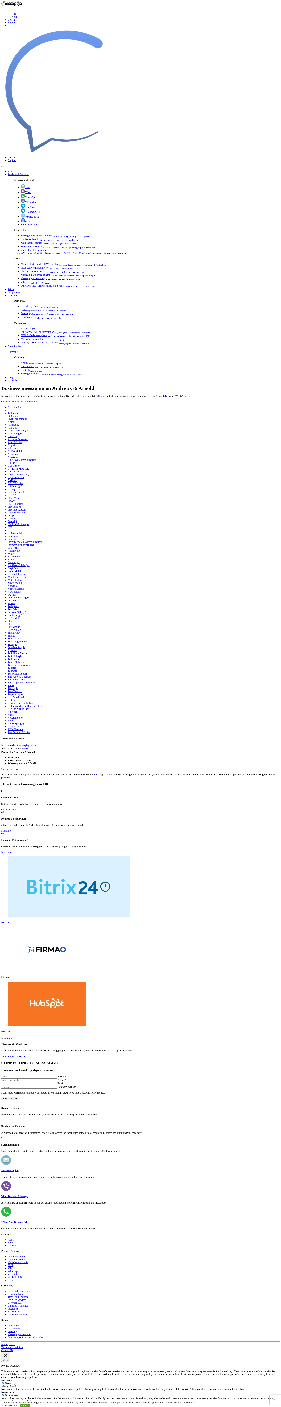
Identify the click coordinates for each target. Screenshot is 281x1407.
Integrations (14, 292)
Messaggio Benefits (51, 373)
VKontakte (30, 202)
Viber (28, 192)
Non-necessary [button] (9, 1392)
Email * (61, 1083)
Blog (10, 377)
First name (62, 1076)
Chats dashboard (49, 239)
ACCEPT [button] (25, 1405)
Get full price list (9, 769)
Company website (66, 1086)
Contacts (32, 370)
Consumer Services (18, 1314)
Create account (9, 809)
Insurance (13, 1308)
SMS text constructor (54, 271)
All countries (14, 407)
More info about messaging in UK (18, 745)
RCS (27, 221)
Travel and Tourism (18, 1297)
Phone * (61, 1080)
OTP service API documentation (55, 331)
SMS (27, 187)
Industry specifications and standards (56, 342)
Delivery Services (17, 1299)
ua (15, 16)
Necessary (10, 1383)
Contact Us (7, 1350)
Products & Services (18, 174)
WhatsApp (30, 197)
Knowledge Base (39, 306)
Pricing (11, 289)
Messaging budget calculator (58, 274)
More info (6, 830)
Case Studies (14, 346)
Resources (13, 295)
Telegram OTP (32, 211)
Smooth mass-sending (58, 246)
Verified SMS (32, 216)
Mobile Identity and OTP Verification (63, 264)
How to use (41, 317)
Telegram (30, 207)
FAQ (43, 309)
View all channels (30, 224)
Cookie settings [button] (10, 1405)
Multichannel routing (49, 242)
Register (12, 22)
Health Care (14, 1311)
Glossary (47, 313)
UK (99, 396)
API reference (28, 328)
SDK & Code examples (55, 335)
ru (15, 13)
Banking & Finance (18, 1305)
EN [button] (9, 10)
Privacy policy (8, 1344)
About (41, 362)
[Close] (2, 166)
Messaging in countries (50, 278)
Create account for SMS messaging (19, 401)
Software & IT (15, 1302)
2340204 (26, 748)
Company (13, 351)
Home (11, 171)
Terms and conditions (12, 1347)
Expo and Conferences (19, 1291)
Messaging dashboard (55, 235)
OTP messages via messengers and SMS (58, 285)
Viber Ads (36, 282)
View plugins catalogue (13, 1056)
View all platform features (34, 250)
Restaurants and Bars (18, 1294)
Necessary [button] (6, 1380)
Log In (11, 19)
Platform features (16, 1256)
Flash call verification (49, 267)
